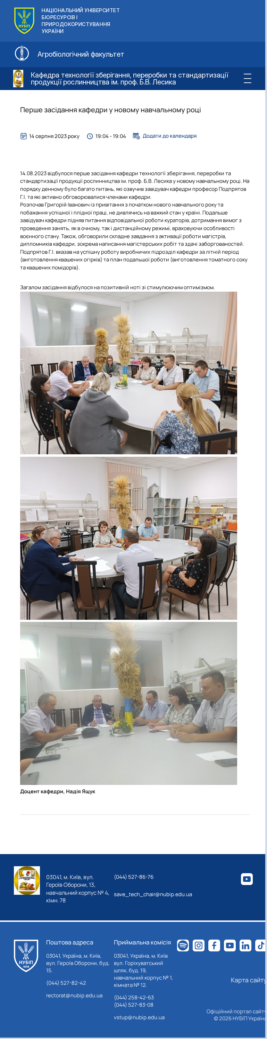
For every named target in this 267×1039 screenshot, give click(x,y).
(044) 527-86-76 (133, 876)
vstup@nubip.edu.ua (139, 1017)
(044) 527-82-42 (66, 983)
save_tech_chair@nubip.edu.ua (153, 894)
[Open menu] (247, 78)
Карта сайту (249, 980)
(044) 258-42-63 (134, 997)
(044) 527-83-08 (133, 1004)
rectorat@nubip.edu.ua (74, 995)
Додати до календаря (170, 135)
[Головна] (26, 956)
